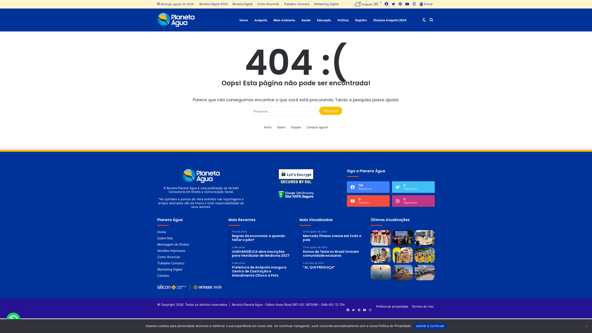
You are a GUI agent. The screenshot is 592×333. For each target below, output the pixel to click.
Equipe (296, 127)
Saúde (306, 20)
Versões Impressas (171, 251)
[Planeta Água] (175, 20)
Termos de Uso (423, 306)
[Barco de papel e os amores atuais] (381, 272)
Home (244, 20)
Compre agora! (317, 127)
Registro (361, 20)
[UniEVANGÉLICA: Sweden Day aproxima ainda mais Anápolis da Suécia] (425, 272)
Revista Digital (242, 4)
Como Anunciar (268, 4)
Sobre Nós (165, 238)
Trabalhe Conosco (297, 4)
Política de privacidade (392, 306)
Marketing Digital (326, 4)
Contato (163, 276)
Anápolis (260, 20)
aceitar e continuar (430, 326)
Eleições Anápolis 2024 (390, 20)
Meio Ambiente (284, 20)
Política (343, 20)
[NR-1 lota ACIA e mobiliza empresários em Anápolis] (425, 238)
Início (267, 127)
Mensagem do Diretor (173, 244)
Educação (324, 20)
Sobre (281, 127)
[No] (586, 326)
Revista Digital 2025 (213, 4)
